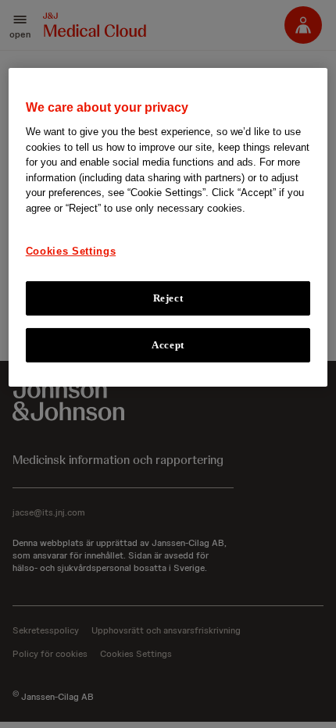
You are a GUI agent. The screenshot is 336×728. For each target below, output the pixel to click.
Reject (168, 297)
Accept (168, 345)
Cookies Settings (71, 251)
